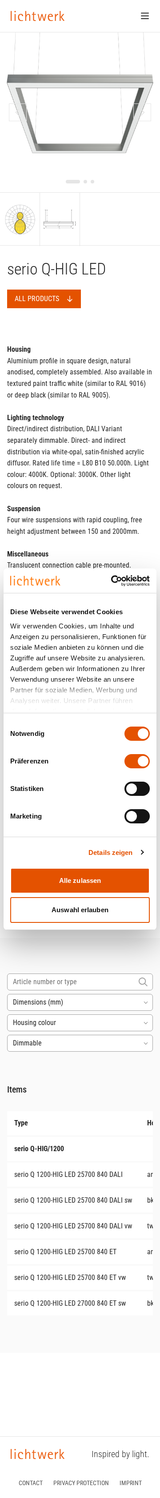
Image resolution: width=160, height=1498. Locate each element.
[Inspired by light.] (38, 16)
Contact (31, 1482)
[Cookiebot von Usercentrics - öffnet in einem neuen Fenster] (113, 581)
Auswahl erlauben (80, 910)
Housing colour (34, 1022)
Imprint (131, 1482)
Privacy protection (81, 1482)
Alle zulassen (80, 880)
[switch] (137, 761)
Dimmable (27, 1043)
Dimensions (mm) (38, 1002)
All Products (37, 298)
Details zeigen (110, 852)
